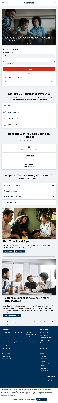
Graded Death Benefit (6, 342)
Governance (43, 359)
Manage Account (45, 343)
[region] (29, 395)
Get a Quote (44, 335)
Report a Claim (44, 332)
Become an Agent (7, 356)
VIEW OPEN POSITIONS (12, 316)
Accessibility (44, 368)
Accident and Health (18, 342)
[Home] (29, 3)
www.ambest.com (37, 323)
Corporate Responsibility (44, 362)
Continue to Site (41, 399)
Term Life (29, 337)
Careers (42, 365)
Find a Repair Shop (46, 337)
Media (42, 353)
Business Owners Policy (7, 337)
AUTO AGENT (8, 251)
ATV (15, 345)
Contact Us (5, 351)
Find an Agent (6, 353)
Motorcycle (5, 345)
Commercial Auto (19, 332)
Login (55, 4)
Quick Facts (43, 351)
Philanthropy (44, 370)
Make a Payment (45, 340)
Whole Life (17, 337)
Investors (43, 356)
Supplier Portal (6, 359)
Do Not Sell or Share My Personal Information (22, 399)
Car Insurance (6, 332)
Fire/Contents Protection (30, 342)
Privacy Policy (49, 393)
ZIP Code (5, 60)
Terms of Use (13, 395)
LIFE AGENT (19, 251)
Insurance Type (7, 52)
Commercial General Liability (31, 333)
